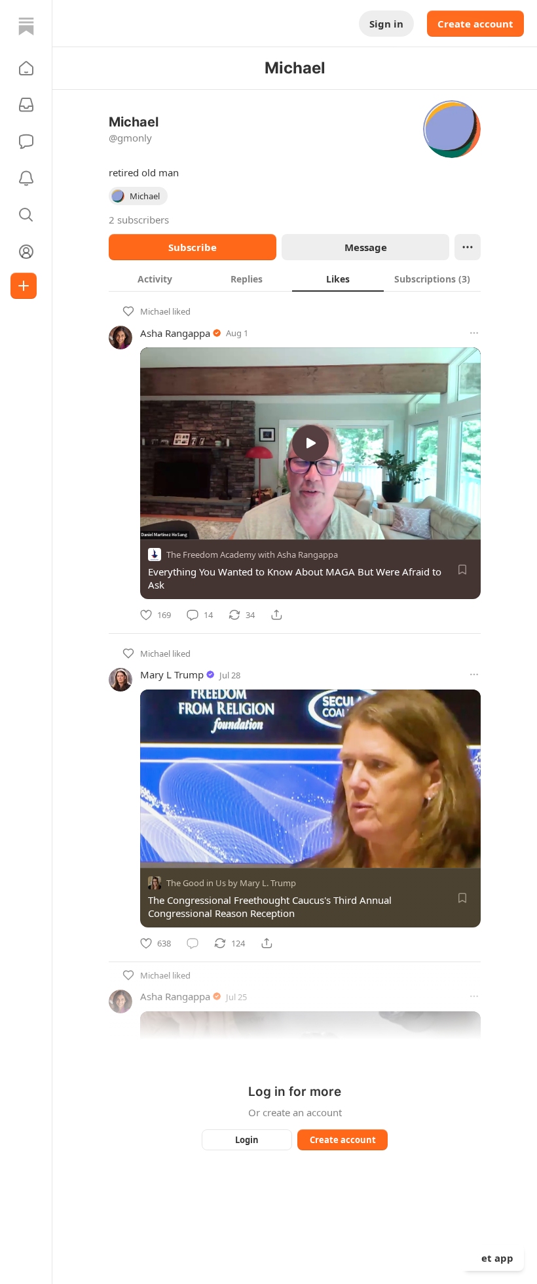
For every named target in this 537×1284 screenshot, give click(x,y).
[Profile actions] (467, 247)
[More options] (474, 332)
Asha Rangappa (175, 333)
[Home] (26, 26)
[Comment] (192, 943)
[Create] (23, 286)
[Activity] (26, 178)
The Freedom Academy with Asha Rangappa (252, 554)
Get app (493, 1257)
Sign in (386, 23)
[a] (310, 443)
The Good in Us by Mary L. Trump (231, 883)
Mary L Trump (172, 674)
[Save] (462, 569)
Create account (475, 23)
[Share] (276, 614)
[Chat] (26, 141)
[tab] (154, 278)
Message (365, 247)
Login (247, 1140)
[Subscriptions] (26, 105)
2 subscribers (139, 219)
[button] (26, 68)
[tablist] (295, 278)
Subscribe (192, 247)
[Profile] (26, 251)
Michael (155, 311)
